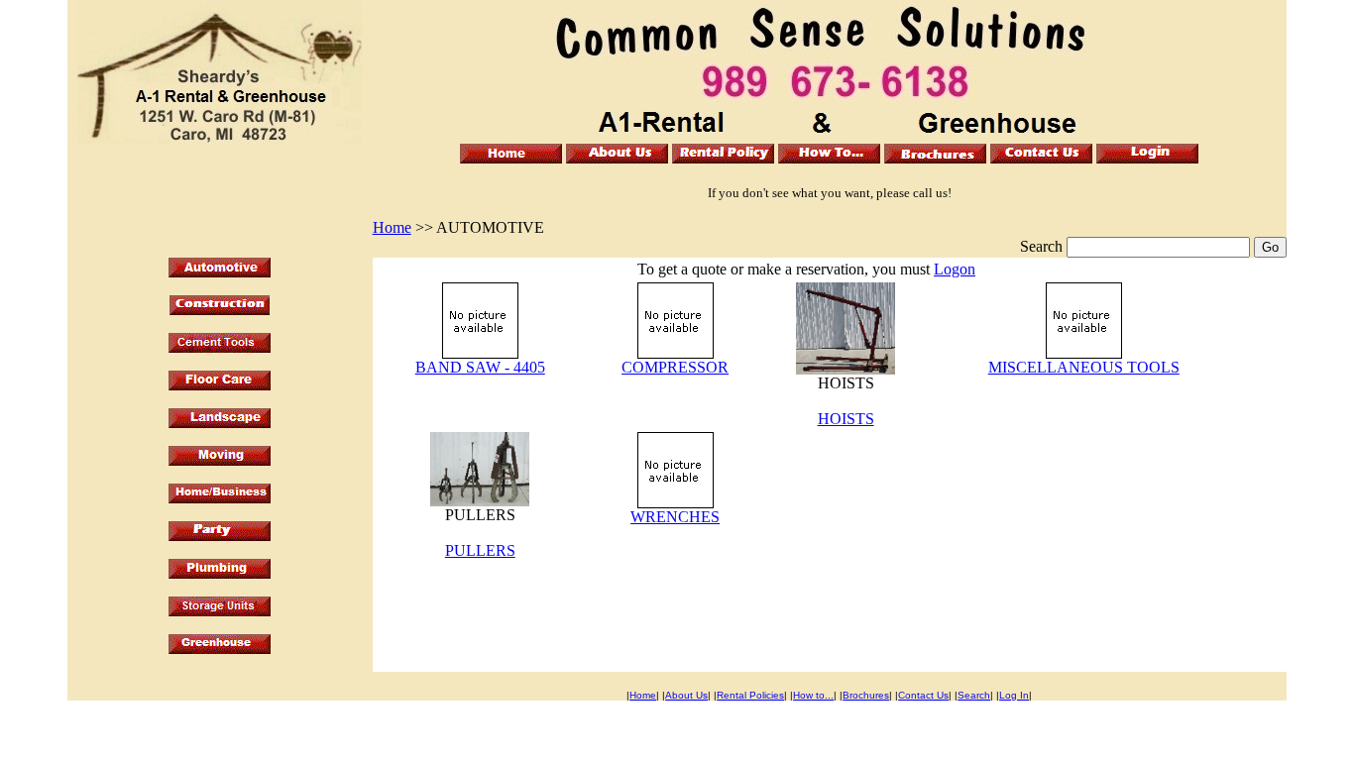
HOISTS (846, 418)
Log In (1014, 695)
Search (974, 695)
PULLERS (480, 550)
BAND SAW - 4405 (480, 367)
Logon (954, 269)
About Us (686, 695)
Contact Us (923, 695)
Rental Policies (750, 695)
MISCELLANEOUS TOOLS (1084, 367)
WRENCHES (675, 516)
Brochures (866, 695)
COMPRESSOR (675, 367)
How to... (813, 695)
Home (392, 227)
